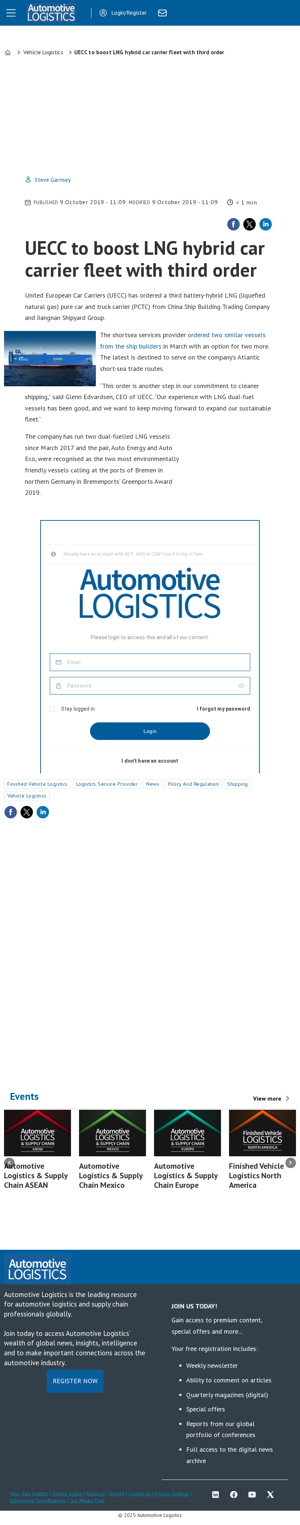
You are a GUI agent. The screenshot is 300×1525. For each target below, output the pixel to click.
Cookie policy (68, 1493)
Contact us (139, 1493)
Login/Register (129, 12)
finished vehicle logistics (37, 784)
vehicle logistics (26, 795)
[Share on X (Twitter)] (249, 224)
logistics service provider (107, 784)
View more (267, 1098)
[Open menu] (11, 13)
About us (95, 1493)
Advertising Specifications (38, 1500)
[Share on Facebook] (233, 224)
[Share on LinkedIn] (265, 224)
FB (235, 1494)
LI (217, 1494)
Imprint (116, 1493)
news (152, 784)
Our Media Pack (87, 1500)
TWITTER (272, 1494)
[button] (9, 1162)
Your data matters (29, 1493)
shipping (237, 784)
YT (254, 1494)
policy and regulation (193, 784)
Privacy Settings (172, 1493)
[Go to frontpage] (51, 13)
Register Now (75, 1381)
